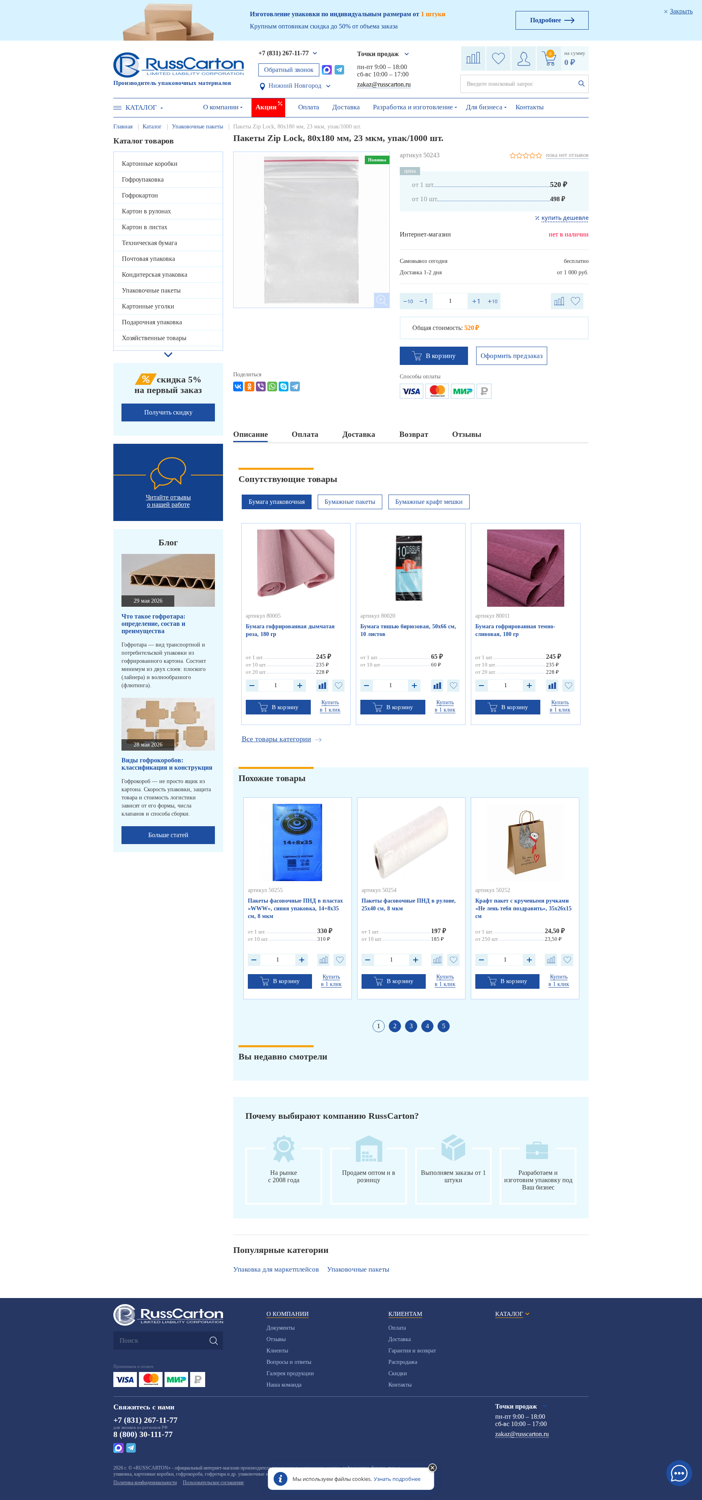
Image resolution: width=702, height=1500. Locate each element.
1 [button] (378, 1025)
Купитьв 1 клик (330, 706)
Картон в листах (144, 227)
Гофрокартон (140, 195)
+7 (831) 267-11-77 (283, 53)
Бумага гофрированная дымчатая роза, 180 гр (290, 630)
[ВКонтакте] (238, 386)
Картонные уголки (148, 306)
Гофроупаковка (143, 179)
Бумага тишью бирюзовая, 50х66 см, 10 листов (408, 630)
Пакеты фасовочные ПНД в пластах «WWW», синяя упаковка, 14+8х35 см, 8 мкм (295, 908)
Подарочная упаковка (152, 322)
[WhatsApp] (272, 386)
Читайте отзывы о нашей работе (168, 501)
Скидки (397, 1373)
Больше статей (168, 834)
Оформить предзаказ (512, 356)
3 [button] (411, 1025)
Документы (280, 1328)
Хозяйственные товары (154, 337)
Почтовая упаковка (148, 258)
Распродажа (402, 1362)
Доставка (346, 107)
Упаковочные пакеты (151, 290)
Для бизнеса (484, 107)
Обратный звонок (289, 69)
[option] (311, 230)
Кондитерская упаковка (154, 274)
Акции (266, 107)
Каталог (141, 107)
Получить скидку (168, 412)
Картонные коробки (150, 163)
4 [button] (427, 1025)
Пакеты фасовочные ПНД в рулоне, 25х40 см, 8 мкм (409, 905)
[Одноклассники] (249, 386)
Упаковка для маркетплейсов (276, 1269)
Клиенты (277, 1351)
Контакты (530, 107)
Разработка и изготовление (413, 107)
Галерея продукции (290, 1373)
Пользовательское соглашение (213, 1482)
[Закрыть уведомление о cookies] (432, 1468)
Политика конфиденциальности (145, 1482)
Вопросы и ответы (288, 1362)
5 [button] (443, 1025)
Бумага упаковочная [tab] (277, 501)
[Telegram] (295, 386)
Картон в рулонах (146, 211)
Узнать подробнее (397, 1479)
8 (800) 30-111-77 (143, 1434)
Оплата (308, 107)
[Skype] (283, 386)
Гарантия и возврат (412, 1351)
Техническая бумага (149, 242)
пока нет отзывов (567, 155)
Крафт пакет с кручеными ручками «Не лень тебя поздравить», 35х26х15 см (523, 908)
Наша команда (283, 1385)
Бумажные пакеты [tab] (350, 501)
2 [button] (394, 1025)
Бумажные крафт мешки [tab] (429, 501)
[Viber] (261, 386)
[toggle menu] (117, 108)
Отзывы (276, 1339)
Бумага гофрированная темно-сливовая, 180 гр (515, 630)
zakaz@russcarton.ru (384, 84)
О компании (220, 107)
